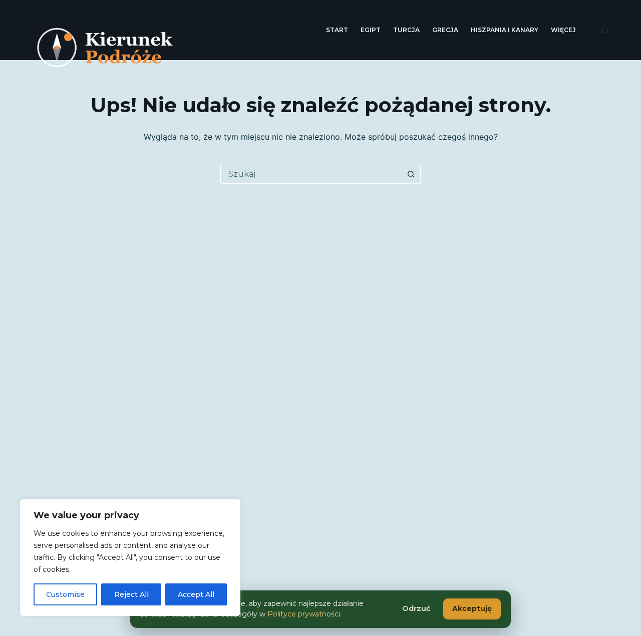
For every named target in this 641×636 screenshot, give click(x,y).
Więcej (563, 30)
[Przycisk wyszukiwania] (410, 173)
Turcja (406, 30)
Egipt (371, 30)
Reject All (131, 594)
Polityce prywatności (303, 613)
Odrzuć (416, 608)
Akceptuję (472, 608)
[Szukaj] (605, 30)
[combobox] (311, 174)
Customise (65, 594)
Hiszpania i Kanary (504, 30)
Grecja (445, 30)
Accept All (196, 594)
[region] (130, 557)
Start (337, 30)
